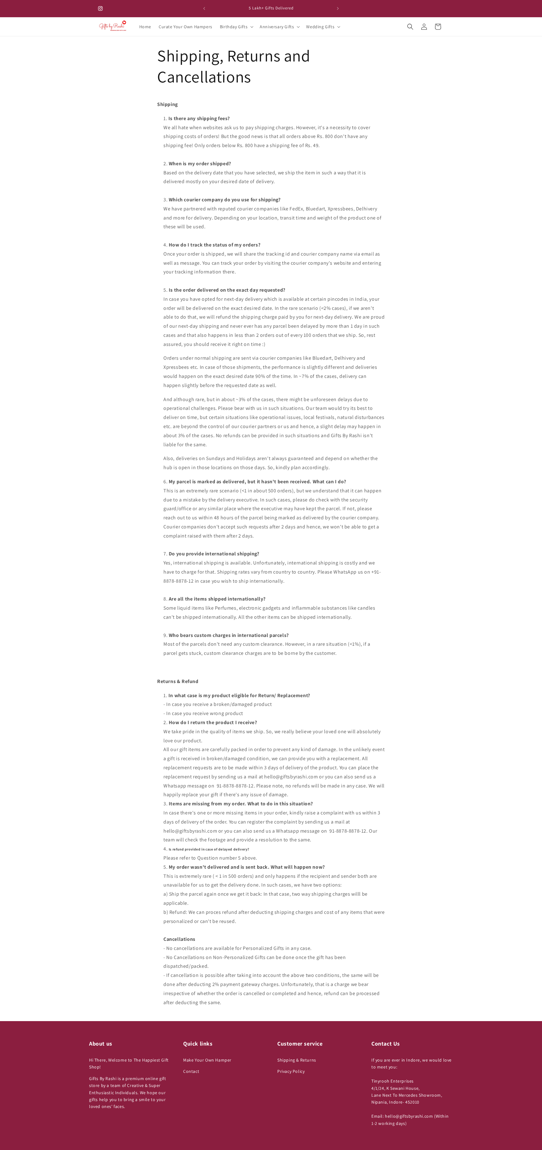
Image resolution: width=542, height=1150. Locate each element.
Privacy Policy (291, 1071)
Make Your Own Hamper (207, 1060)
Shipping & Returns (296, 1060)
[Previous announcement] (204, 8)
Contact (191, 1071)
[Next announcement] (338, 8)
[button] (236, 26)
